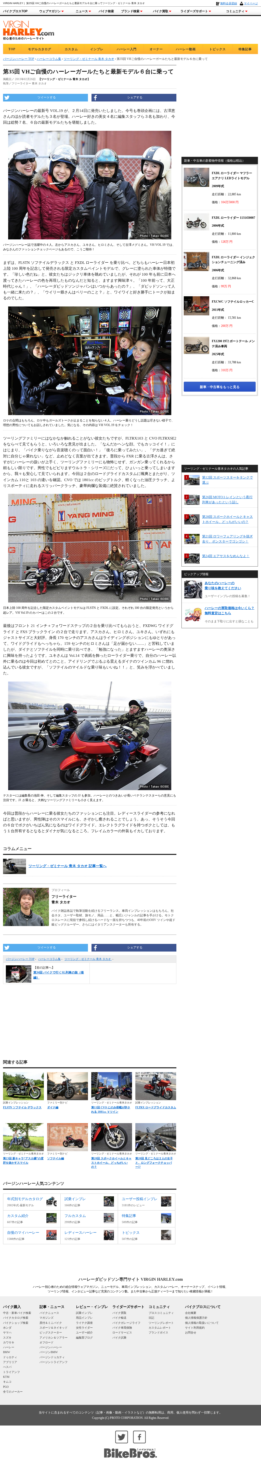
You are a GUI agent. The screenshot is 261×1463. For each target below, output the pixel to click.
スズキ (7, 1337)
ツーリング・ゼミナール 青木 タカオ (88, 958)
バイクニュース (49, 1312)
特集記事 (245, 49)
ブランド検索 (130, 11)
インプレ (96, 49)
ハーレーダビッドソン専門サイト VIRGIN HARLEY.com (131, 1279)
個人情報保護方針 (196, 1317)
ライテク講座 (84, 1322)
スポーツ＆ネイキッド (54, 1327)
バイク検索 (106, 11)
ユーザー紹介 (84, 1332)
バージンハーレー (51, 1347)
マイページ (251, 3)
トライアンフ (11, 1372)
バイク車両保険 (122, 1327)
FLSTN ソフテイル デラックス (22, 1107)
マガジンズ (47, 1317)
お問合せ (190, 1332)
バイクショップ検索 (15, 1322)
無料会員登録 (228, 3)
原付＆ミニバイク (51, 1322)
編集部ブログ (84, 1337)
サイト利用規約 (195, 1327)
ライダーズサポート (194, 11)
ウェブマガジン (50, 11)
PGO (6, 1386)
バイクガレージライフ (126, 1322)
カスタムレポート (160, 1327)
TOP (11, 49)
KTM (6, 1376)
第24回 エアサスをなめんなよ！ (226, 556)
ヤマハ (7, 1332)
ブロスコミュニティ (161, 1312)
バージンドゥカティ (52, 1357)
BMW (6, 1352)
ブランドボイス (158, 1332)
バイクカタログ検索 (15, 1317)
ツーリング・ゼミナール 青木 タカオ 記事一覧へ (68, 866)
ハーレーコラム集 (49, 958)
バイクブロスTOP (15, 11)
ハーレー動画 (186, 49)
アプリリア (10, 1362)
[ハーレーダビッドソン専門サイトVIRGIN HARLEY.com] (28, 29)
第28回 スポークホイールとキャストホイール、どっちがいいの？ (111, 1162)
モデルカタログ (39, 49)
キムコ (7, 1381)
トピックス (217, 49)
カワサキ (8, 1342)
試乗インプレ (84, 1312)
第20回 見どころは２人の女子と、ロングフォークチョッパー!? (154, 1162)
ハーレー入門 (127, 49)
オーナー (156, 49)
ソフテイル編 (55, 1158)
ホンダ (7, 1327)
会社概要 (190, 1312)
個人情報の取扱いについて (202, 1322)
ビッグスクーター (51, 1332)
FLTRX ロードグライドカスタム (155, 1107)
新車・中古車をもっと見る (220, 387)
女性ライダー (84, 1327)
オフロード (47, 1342)
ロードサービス (122, 1332)
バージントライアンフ (54, 1362)
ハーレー (8, 1347)
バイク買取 (160, 11)
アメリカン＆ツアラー (54, 1337)
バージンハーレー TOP (20, 958)
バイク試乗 (119, 1337)
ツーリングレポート (161, 1322)
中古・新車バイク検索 (17, 1312)
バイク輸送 (119, 1317)
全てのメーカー (13, 1391)
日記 (151, 1317)
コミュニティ (235, 11)
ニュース (82, 11)
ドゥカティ (10, 1357)
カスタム (71, 49)
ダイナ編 (52, 1107)
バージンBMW (49, 1352)
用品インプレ (84, 1317)
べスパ (7, 1366)
